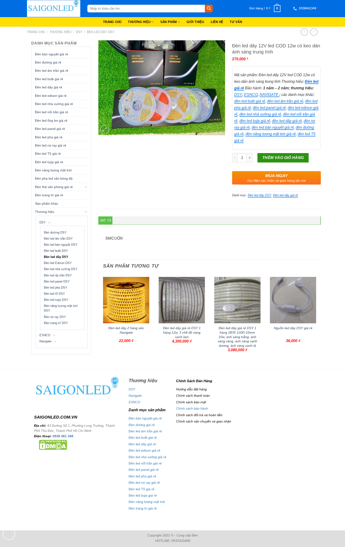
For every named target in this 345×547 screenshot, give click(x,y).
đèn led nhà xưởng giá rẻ (260, 114)
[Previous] (100, 321)
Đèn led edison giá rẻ (51, 96)
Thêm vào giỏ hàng (283, 158)
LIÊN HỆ (217, 22)
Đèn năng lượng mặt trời (53, 170)
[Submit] (209, 9)
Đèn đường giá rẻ (48, 62)
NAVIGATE (269, 95)
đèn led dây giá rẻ (287, 121)
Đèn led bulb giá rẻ (49, 79)
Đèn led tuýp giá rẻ (49, 162)
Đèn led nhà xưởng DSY (60, 269)
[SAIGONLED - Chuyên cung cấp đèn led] (53, 8)
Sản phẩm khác (46, 203)
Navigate (45, 341)
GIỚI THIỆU (195, 22)
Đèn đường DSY (55, 232)
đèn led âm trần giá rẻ (285, 101)
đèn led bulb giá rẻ (249, 101)
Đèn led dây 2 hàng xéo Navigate (126, 330)
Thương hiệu (60, 32)
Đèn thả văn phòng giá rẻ (54, 187)
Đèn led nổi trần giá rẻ (51, 112)
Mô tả (105, 220)
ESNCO (44, 335)
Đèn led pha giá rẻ (48, 137)
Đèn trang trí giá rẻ (49, 195)
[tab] (105, 220)
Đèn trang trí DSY (56, 323)
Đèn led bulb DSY (56, 251)
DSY (79, 32)
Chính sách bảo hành (192, 408)
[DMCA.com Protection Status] (53, 444)
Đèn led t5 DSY (54, 293)
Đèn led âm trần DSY (58, 238)
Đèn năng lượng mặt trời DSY (61, 308)
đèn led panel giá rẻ (269, 108)
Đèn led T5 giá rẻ (48, 153)
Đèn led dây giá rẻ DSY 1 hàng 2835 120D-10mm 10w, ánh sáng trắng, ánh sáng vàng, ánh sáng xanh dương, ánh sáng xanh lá (237, 336)
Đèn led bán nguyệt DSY (60, 244)
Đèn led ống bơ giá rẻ (51, 120)
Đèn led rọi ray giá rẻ (50, 145)
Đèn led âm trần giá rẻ (51, 70)
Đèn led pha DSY (55, 287)
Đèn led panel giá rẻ (50, 129)
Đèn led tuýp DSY (56, 300)
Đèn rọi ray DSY (55, 317)
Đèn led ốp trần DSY (58, 275)
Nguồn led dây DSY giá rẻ (293, 328)
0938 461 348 (63, 436)
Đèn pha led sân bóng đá (54, 178)
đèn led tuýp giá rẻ (254, 121)
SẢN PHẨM (168, 22)
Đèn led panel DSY (57, 281)
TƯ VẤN (236, 22)
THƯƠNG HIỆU (139, 22)
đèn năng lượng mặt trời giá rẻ (270, 134)
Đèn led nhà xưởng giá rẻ (54, 104)
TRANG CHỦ (112, 22)
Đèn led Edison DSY (58, 263)
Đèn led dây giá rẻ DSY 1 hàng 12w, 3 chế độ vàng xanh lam (182, 332)
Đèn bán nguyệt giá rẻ (51, 54)
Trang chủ (36, 32)
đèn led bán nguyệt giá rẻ (273, 127)
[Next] (318, 321)
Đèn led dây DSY (101, 32)
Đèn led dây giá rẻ (48, 87)
